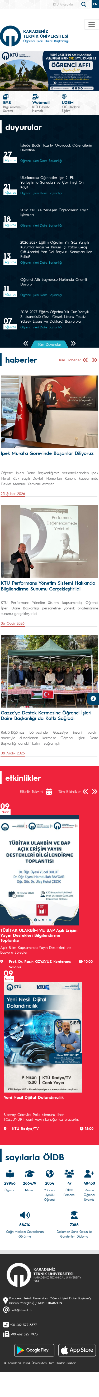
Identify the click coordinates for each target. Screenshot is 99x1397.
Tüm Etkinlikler (69, 791)
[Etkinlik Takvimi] (51, 791)
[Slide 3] (39, 84)
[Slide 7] (66, 84)
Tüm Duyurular (49, 344)
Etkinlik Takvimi (31, 791)
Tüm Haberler (70, 359)
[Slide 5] (53, 84)
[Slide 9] (80, 84)
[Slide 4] (46, 84)
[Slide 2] (32, 84)
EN (95, 4)
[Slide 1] (25, 84)
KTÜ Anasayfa (63, 4)
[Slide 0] (18, 84)
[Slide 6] (60, 84)
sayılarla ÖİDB (34, 1156)
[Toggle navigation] (91, 24)
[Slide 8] (73, 84)
